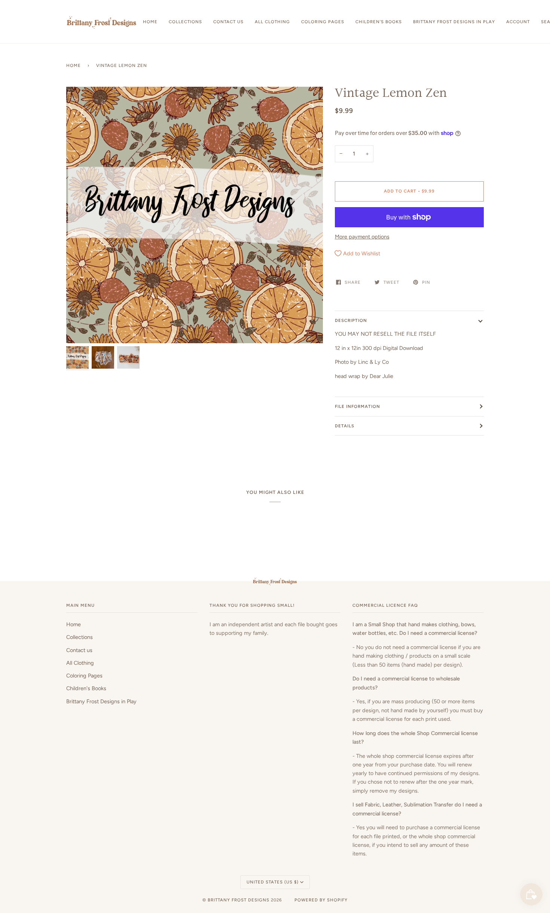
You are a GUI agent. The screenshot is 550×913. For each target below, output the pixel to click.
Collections (79, 637)
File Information (357, 406)
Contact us (79, 650)
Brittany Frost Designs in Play (101, 701)
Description (351, 320)
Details (344, 425)
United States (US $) (273, 882)
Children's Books (86, 688)
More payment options (362, 236)
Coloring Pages (84, 675)
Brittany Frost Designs (238, 900)
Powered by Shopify (321, 900)
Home (73, 65)
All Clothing (80, 663)
